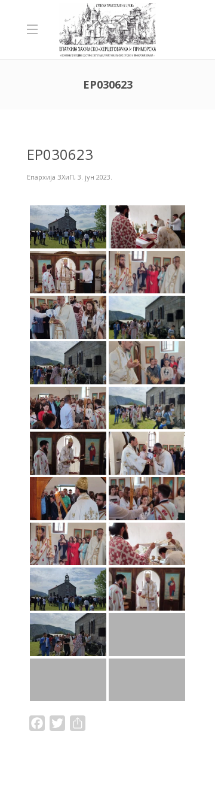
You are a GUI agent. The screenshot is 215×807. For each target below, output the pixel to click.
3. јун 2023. (95, 176)
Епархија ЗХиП (50, 176)
